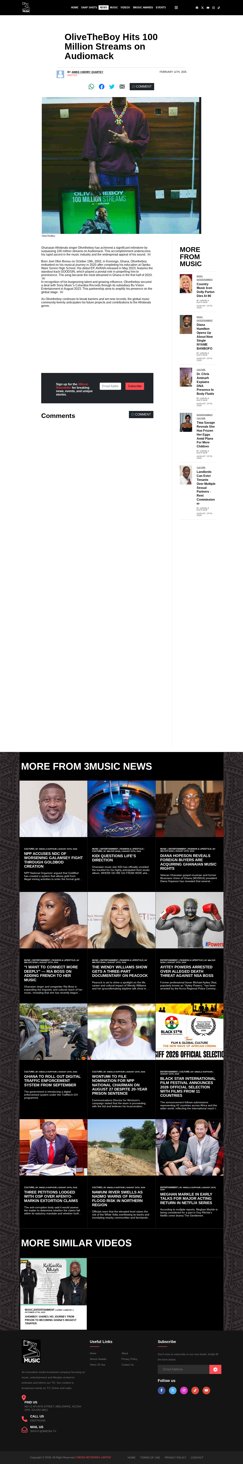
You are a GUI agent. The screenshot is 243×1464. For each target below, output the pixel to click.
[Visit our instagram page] (184, 1390)
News (103, 7)
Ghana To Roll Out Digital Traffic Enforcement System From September (52, 1080)
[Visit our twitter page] (173, 1390)
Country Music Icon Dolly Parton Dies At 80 (206, 290)
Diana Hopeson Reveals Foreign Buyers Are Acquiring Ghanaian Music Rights (188, 862)
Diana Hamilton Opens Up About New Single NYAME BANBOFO (205, 336)
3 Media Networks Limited (93, 1457)
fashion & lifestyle (131, 849)
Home (74, 7)
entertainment (205, 280)
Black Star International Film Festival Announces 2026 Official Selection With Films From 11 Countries (188, 1087)
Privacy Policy (129, 1359)
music (200, 276)
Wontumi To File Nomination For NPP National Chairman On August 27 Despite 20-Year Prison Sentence (119, 1085)
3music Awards (98, 1359)
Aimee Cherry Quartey (87, 72)
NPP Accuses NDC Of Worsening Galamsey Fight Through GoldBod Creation (53, 859)
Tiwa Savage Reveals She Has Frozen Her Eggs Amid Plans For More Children (206, 434)
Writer (72, 75)
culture (201, 370)
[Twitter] (112, 86)
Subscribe (135, 386)
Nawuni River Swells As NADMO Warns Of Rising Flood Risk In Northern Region (117, 1198)
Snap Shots (89, 7)
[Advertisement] (97, 337)
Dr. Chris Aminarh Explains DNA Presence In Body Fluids (205, 383)
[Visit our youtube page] (206, 1390)
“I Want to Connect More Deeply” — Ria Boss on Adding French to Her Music (51, 973)
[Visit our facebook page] (161, 1390)
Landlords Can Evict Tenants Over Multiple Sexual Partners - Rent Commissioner (206, 487)
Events (161, 7)
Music (114, 7)
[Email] (122, 86)
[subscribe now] (215, 1370)
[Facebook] (101, 86)
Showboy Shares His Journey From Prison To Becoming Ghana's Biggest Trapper (51, 1320)
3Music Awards (143, 7)
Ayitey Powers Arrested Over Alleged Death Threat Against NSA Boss (186, 971)
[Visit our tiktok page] (195, 1390)
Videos (125, 7)
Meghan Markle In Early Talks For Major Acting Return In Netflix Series (186, 1198)
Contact (197, 1457)
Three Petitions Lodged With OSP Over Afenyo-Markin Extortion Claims (51, 1196)
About (125, 1353)
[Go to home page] (31, 1362)
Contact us (128, 1364)
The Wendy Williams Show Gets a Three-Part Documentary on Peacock (120, 971)
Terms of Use (97, 1364)
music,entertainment (39, 1309)
